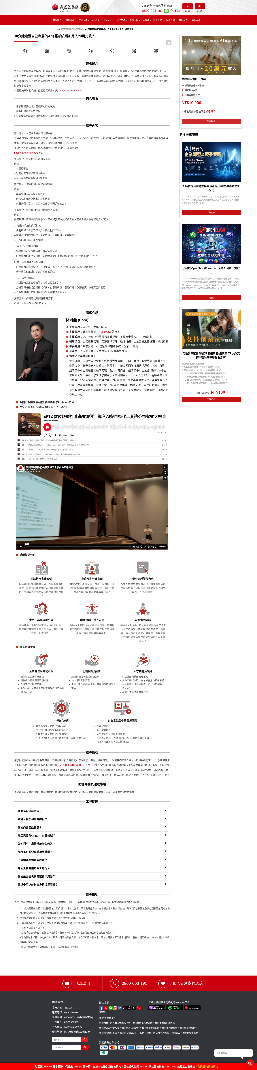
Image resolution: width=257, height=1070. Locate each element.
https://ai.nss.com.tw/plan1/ (28, 152)
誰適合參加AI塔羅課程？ (32, 819)
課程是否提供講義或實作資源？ (36, 876)
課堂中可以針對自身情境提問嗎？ (38, 884)
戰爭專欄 (196, 20)
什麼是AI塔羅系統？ (30, 811)
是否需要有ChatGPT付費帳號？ (36, 835)
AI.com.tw (105, 331)
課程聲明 (210, 111)
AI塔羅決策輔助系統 (71, 765)
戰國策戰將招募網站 (165, 1023)
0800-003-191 (152, 10)
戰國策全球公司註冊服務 (132, 1033)
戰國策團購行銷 (169, 1028)
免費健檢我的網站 (208, 1066)
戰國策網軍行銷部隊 (143, 1023)
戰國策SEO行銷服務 (109, 1028)
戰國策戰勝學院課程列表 (72, 29)
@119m (175, 10)
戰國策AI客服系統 (108, 1033)
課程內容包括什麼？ (30, 827)
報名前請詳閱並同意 (199, 111)
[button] (92, 811)
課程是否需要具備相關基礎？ (35, 852)
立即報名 (211, 121)
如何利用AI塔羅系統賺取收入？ (36, 843)
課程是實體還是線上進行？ (34, 868)
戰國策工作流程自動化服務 (185, 1033)
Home (56, 29)
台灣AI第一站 (105, 1023)
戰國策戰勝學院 (122, 1023)
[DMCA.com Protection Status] (123, 1011)
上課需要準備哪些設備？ (32, 860)
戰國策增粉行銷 (187, 1028)
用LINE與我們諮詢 (186, 983)
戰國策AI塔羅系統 (130, 1028)
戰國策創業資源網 (151, 1028)
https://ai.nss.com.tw (71, 90)
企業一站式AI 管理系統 (158, 1033)
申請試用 (82, 983)
